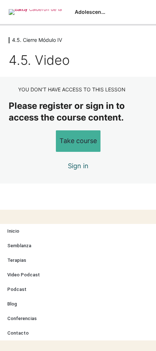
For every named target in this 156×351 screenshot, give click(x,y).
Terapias (16, 260)
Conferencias (22, 318)
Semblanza (19, 245)
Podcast (16, 289)
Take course (78, 141)
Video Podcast (23, 274)
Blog (12, 304)
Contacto (18, 333)
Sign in (78, 166)
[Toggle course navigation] (143, 12)
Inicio (13, 231)
